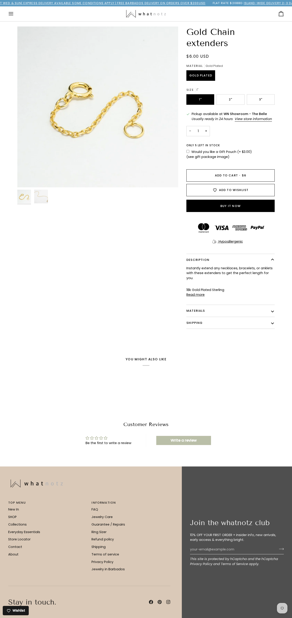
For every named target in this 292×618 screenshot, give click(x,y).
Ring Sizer (99, 532)
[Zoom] (97, 106)
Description (197, 260)
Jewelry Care (102, 517)
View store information (253, 119)
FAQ (94, 509)
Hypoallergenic (230, 241)
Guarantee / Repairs (108, 524)
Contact (15, 547)
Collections (17, 524)
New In (13, 509)
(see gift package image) (207, 156)
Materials (195, 311)
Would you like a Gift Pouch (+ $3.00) (221, 151)
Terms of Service (234, 564)
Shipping (98, 547)
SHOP (12, 517)
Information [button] (103, 502)
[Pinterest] (160, 602)
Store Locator (19, 539)
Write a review (184, 440)
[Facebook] (151, 602)
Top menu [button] (17, 502)
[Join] (280, 549)
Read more (195, 294)
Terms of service (105, 554)
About (13, 554)
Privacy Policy (201, 564)
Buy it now (230, 206)
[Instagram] (168, 602)
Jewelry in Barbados (108, 569)
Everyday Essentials (24, 532)
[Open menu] (15, 13)
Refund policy (102, 539)
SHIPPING (194, 323)
